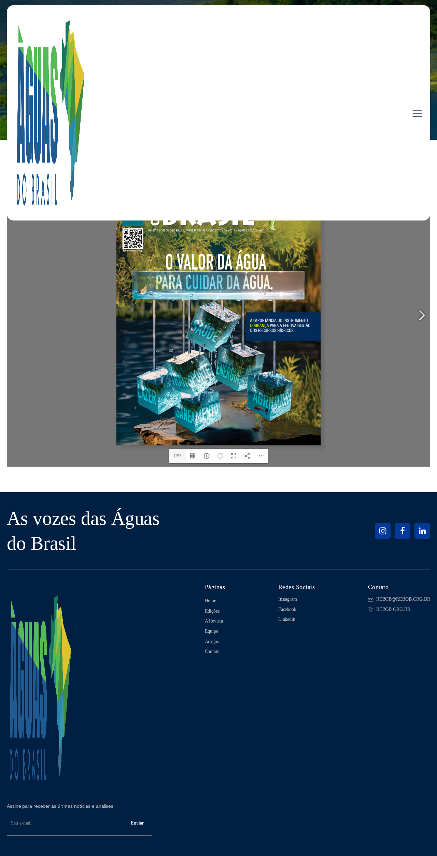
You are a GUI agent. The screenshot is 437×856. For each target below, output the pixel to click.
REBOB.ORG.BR (393, 609)
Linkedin (286, 619)
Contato (212, 651)
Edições (212, 611)
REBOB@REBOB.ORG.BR (403, 599)
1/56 (177, 456)
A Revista (214, 621)
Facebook (287, 609)
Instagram (287, 599)
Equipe (211, 631)
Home (210, 600)
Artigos (212, 641)
